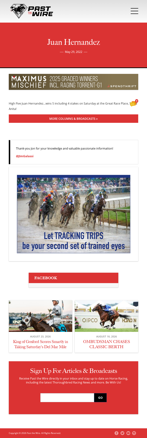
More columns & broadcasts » (73, 119)
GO (100, 398)
